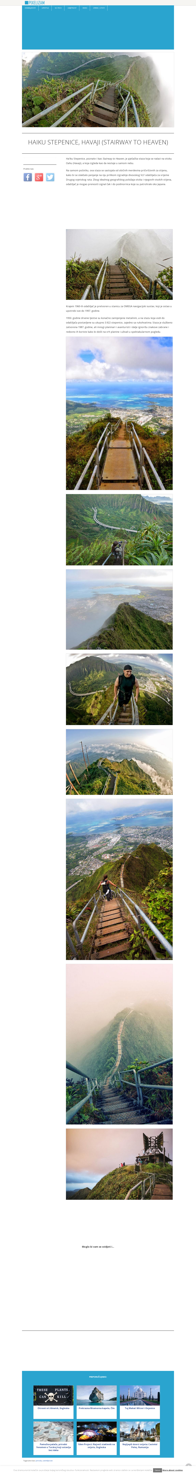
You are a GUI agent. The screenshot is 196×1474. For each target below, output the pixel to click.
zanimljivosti (48, 1460)
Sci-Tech (58, 8)
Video (85, 8)
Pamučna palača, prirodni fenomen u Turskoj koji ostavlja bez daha (53, 1447)
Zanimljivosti (30, 8)
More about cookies (173, 1470)
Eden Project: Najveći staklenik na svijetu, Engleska (96, 1446)
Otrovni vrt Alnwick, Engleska (53, 1408)
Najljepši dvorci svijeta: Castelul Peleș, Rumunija (140, 1446)
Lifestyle (45, 8)
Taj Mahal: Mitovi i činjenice (140, 1408)
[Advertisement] (98, 30)
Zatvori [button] (157, 1470)
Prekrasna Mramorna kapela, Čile (97, 1408)
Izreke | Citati (99, 8)
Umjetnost (72, 8)
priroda (39, 1460)
